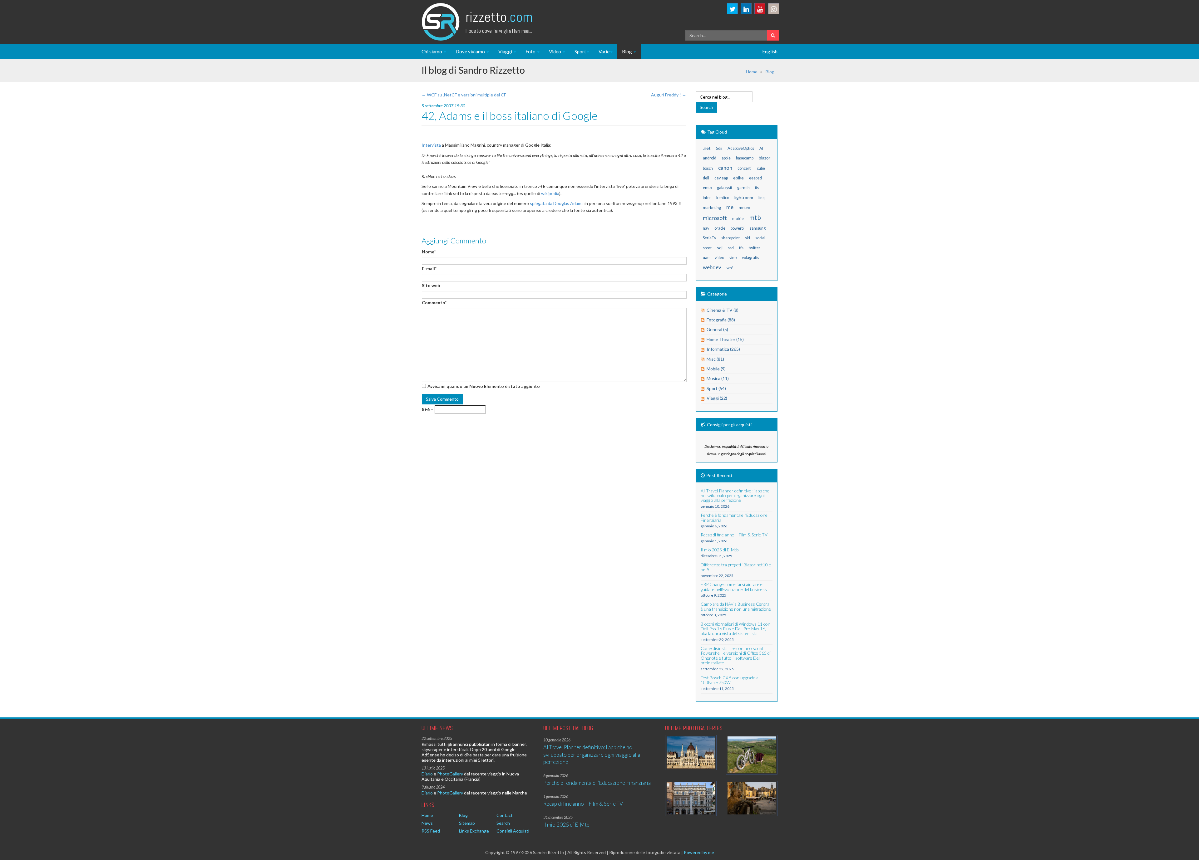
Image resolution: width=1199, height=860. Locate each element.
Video (555, 51)
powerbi (737, 228)
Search (503, 823)
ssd (731, 248)
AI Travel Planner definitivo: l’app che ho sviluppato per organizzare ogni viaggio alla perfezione (591, 754)
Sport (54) (716, 388)
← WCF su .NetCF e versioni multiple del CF (464, 94)
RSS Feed (431, 830)
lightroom (743, 197)
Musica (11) (718, 378)
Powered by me (699, 852)
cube (761, 168)
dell (706, 178)
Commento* (434, 302)
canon (725, 167)
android (709, 158)
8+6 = (427, 409)
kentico (722, 197)
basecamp (744, 158)
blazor (764, 157)
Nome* (429, 251)
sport (707, 248)
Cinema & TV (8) (722, 310)
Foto (530, 51)
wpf (730, 268)
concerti (745, 168)
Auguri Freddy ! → (668, 94)
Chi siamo (432, 51)
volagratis (750, 257)
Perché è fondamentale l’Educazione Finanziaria (597, 782)
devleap (721, 178)
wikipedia (550, 193)
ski (747, 238)
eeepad (755, 178)
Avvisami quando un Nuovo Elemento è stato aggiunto (483, 386)
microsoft (715, 217)
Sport (580, 51)
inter (707, 197)
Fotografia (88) (721, 319)
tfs (741, 248)
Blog (627, 51)
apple (726, 158)
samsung (758, 228)
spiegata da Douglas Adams (557, 203)
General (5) (717, 329)
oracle (719, 228)
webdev (712, 267)
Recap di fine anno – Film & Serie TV (583, 803)
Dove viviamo (471, 51)
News (427, 823)
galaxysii (724, 187)
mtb (755, 217)
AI (761, 148)
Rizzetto (499, 17)
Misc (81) (715, 359)
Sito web (431, 285)
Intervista (431, 145)
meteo (744, 207)
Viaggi (505, 51)
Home (751, 71)
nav (706, 228)
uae (706, 257)
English (769, 51)
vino (733, 257)
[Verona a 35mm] (691, 798)
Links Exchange (474, 830)
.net (707, 148)
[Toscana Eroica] (751, 754)
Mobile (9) (716, 368)
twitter (754, 248)
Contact (504, 815)
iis (757, 187)
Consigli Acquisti (512, 830)
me (729, 207)
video (719, 257)
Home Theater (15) (725, 339)
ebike (738, 177)
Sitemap (467, 823)
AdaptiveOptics (741, 148)
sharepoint (730, 238)
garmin (743, 187)
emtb (707, 187)
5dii (719, 148)
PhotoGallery (450, 773)
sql (720, 247)
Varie (604, 51)
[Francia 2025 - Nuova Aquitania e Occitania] (751, 798)
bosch (708, 168)
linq (761, 197)
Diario (427, 773)
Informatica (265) (723, 349)
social (760, 238)
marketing (712, 207)
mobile (738, 218)
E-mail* (429, 268)
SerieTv (709, 238)
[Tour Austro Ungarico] (691, 752)
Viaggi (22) (717, 398)
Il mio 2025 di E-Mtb (566, 824)
